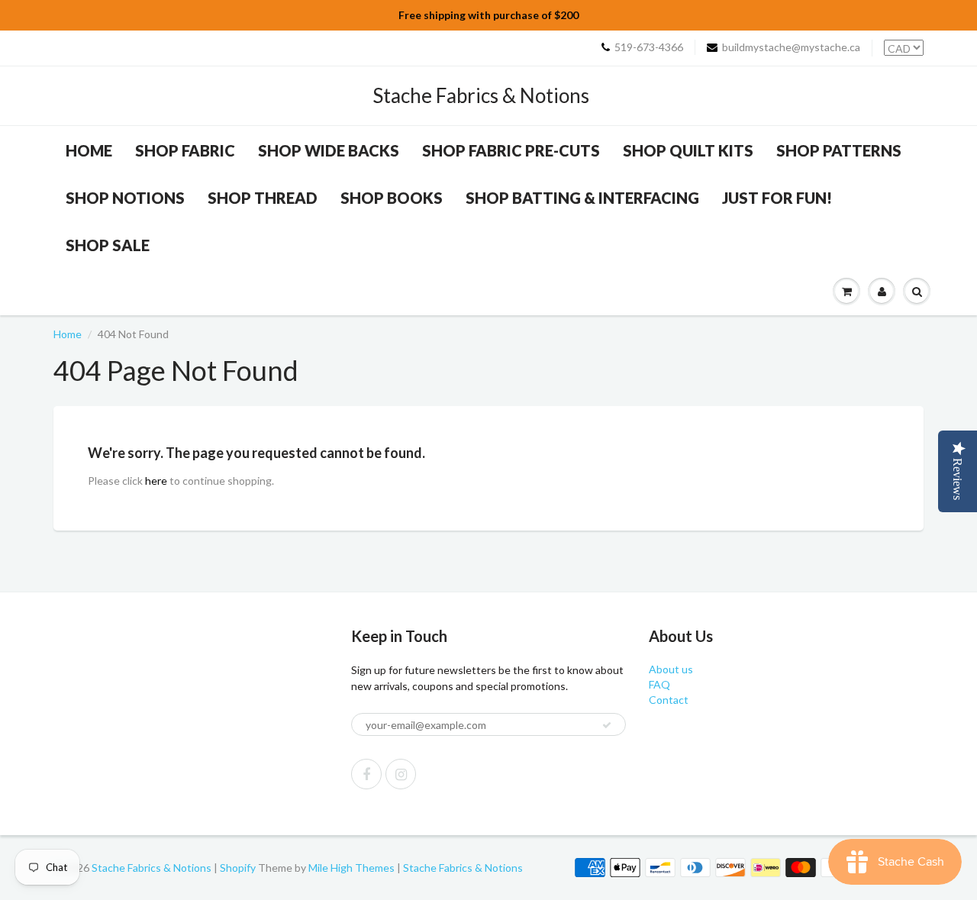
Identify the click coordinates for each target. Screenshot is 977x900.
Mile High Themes (351, 867)
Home (89, 150)
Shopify (238, 867)
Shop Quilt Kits (688, 150)
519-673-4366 (648, 46)
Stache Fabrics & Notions (480, 95)
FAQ (659, 684)
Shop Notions (125, 198)
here (156, 480)
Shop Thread (263, 198)
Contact (668, 699)
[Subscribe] (606, 725)
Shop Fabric (185, 150)
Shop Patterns (838, 150)
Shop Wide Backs (328, 150)
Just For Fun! (777, 198)
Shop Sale (108, 245)
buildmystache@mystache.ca (791, 46)
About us (671, 669)
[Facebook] (366, 774)
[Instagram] (400, 774)
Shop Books (391, 198)
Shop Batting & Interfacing (582, 198)
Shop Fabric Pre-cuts (511, 150)
